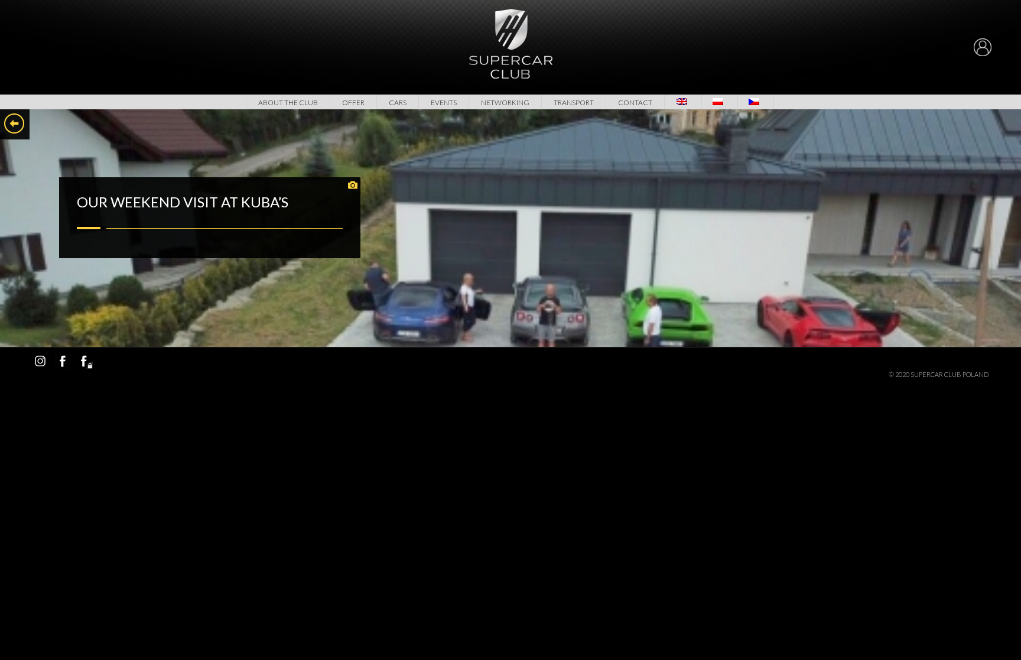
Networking (505, 102)
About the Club (288, 102)
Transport (574, 102)
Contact (635, 102)
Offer (353, 102)
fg (85, 361)
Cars (398, 102)
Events (444, 102)
